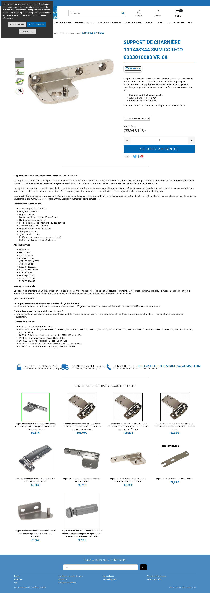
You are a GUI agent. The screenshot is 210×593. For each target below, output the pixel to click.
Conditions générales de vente (70, 576)
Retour (17, 576)
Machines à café (176, 23)
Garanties (18, 579)
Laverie (160, 23)
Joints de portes (132, 23)
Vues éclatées (108, 576)
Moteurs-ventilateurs (109, 23)
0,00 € (178, 16)
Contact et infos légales (156, 576)
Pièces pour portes (61, 23)
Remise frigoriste (109, 579)
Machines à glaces (84, 23)
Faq (15, 583)
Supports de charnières (93, 33)
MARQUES (62, 579)
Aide (190, 23)
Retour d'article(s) (154, 579)
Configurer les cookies (67, 583)
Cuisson (149, 23)
